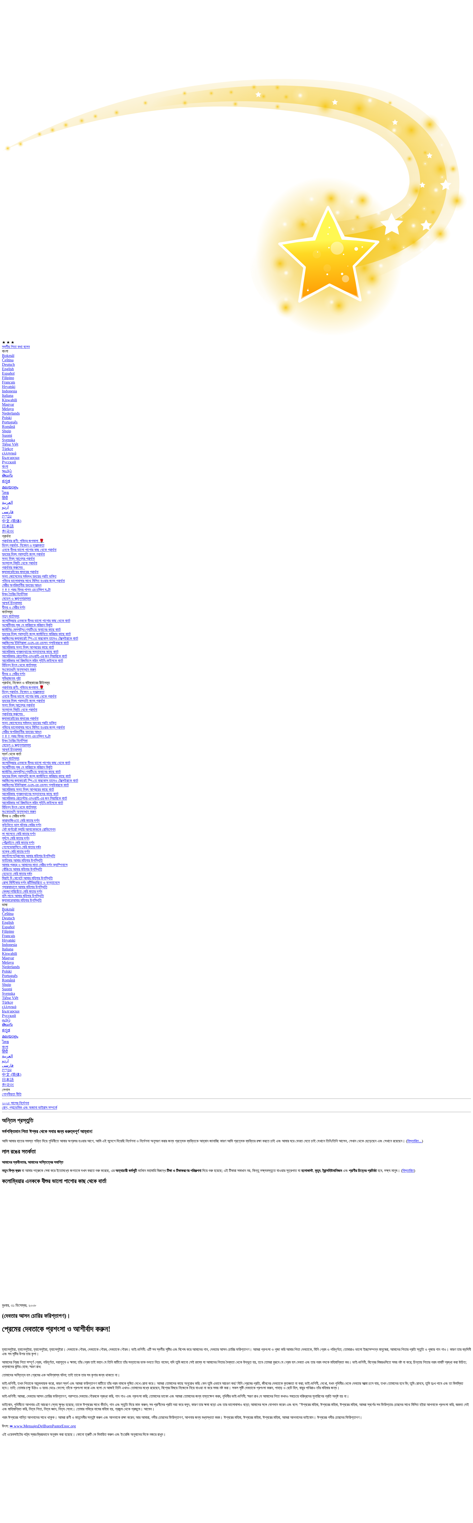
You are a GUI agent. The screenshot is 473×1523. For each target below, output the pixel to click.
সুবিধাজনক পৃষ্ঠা (11, 678)
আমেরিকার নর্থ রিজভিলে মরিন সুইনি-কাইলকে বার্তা (32, 661)
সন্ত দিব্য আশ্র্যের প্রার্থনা (18, 559)
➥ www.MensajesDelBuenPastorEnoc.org (43, 1426)
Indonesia (9, 391)
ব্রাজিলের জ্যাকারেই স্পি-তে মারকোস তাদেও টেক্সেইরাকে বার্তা (40, 638)
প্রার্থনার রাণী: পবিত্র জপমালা (23, 541)
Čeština (8, 360)
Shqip (6, 431)
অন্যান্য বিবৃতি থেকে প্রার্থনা (19, 563)
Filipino (8, 378)
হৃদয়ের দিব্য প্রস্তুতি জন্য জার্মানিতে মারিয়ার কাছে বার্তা (36, 634)
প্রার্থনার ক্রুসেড (13, 567)
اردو (5, 507)
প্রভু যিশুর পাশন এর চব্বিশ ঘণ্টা (26, 590)
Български (10, 458)
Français (8, 382)
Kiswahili (9, 400)
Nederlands (11, 413)
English (8, 369)
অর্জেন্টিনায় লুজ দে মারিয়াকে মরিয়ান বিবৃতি (27, 625)
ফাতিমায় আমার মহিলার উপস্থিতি (22, 860)
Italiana (7, 395)
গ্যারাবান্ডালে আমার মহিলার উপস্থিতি (24, 887)
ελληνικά (9, 453)
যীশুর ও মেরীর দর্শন (13, 607)
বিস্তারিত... (414, 1141)
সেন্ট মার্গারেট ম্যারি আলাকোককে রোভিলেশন (28, 829)
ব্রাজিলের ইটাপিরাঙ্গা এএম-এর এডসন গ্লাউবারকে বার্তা (35, 643)
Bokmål (8, 356)
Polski (7, 418)
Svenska (8, 440)
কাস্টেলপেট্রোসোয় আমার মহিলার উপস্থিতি (28, 856)
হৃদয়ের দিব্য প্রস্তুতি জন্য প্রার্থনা (23, 554)
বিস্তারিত (408, 1170)
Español (8, 373)
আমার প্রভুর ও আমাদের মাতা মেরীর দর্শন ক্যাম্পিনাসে (35, 865)
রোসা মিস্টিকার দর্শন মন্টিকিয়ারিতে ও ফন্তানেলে (31, 882)
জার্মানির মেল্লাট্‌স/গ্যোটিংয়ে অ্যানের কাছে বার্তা (31, 629)
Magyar (8, 404)
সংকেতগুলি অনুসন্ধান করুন (19, 669)
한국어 (8, 531)
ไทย (5, 493)
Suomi (7, 435)
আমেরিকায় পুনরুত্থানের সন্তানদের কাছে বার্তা (30, 652)
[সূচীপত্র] (39, 1263)
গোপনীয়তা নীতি (11, 1094)
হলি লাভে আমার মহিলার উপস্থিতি (23, 896)
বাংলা (5, 466)
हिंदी (5, 498)
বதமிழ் (7, 471)
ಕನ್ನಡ (6, 481)
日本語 (8, 526)
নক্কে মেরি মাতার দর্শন (16, 851)
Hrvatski (8, 387)
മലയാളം (10, 487)
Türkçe (7, 449)
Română (8, 426)
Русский (9, 462)
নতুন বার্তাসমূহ (10, 616)
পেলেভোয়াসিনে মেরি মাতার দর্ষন (21, 847)
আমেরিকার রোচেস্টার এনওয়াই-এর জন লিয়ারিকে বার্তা (34, 656)
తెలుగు (7, 475)
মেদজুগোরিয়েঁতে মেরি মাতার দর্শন (22, 891)
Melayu (8, 409)
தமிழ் (6, 1020)
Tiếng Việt (10, 444)
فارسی (8, 512)
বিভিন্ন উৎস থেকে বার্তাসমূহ (19, 665)
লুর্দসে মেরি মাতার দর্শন (15, 838)
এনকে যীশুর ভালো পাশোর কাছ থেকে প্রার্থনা (29, 550)
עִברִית (7, 516)
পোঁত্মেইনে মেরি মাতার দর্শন (18, 843)
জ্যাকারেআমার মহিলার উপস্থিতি (22, 900)
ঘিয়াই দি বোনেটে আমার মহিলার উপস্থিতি (27, 878)
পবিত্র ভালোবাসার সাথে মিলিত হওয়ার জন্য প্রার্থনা (33, 581)
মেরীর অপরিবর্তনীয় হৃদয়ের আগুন (21, 585)
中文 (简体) (11, 521)
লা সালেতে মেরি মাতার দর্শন (18, 834)
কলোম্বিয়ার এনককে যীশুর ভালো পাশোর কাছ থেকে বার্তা (36, 621)
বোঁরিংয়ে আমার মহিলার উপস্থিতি (22, 869)
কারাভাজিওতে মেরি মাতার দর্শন (20, 820)
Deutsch (8, 364)
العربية (7, 502)
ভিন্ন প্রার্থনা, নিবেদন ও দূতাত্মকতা (23, 545)
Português (9, 422)
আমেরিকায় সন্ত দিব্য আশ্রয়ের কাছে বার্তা (28, 647)
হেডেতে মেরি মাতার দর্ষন (17, 874)
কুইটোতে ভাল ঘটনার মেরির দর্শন (21, 825)
